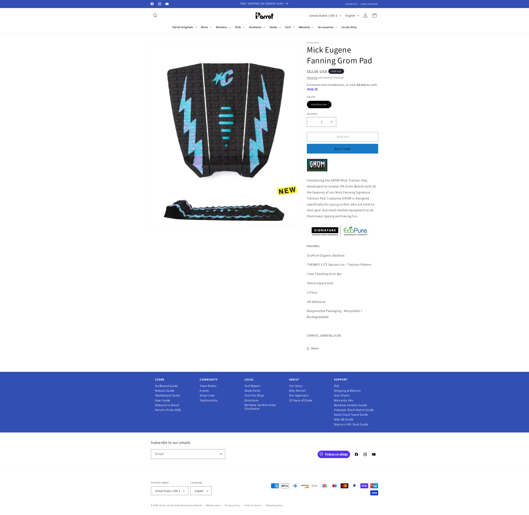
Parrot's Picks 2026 (168, 410)
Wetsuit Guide (164, 391)
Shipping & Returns (347, 391)
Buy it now (342, 149)
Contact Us (351, 3)
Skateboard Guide (167, 395)
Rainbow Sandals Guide (350, 405)
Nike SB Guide (344, 419)
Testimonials (208, 400)
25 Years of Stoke (300, 400)
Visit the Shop (254, 395)
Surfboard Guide (166, 386)
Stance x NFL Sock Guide (351, 424)
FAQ (336, 386)
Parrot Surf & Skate (169, 505)
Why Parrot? (297, 391)
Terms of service (252, 505)
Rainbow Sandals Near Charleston (260, 407)
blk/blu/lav (321, 105)
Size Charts (342, 395)
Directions (251, 400)
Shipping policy (274, 505)
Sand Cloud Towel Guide (351, 415)
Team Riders (208, 386)
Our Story (295, 386)
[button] (155, 15)
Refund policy (213, 505)
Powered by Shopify (191, 505)
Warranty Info (343, 400)
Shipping (312, 77)
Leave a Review (369, 3)
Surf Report (252, 386)
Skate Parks (252, 391)
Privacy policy (232, 505)
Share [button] (315, 348)
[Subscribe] (220, 454)
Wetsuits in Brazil (167, 405)
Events (204, 391)
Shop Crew (207, 395)
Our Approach (298, 395)
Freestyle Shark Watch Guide (354, 410)
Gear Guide (162, 400)
